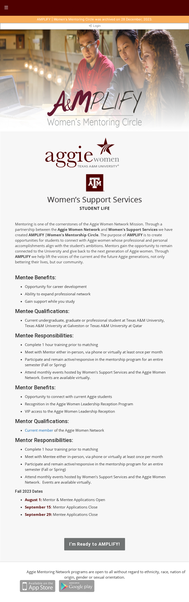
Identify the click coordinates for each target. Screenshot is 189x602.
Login (97, 26)
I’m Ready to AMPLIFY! (94, 544)
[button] (6, 8)
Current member (39, 430)
